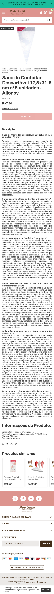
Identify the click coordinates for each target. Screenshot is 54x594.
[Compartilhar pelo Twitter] (11, 444)
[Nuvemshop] (16, 583)
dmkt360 (42, 582)
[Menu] (4, 12)
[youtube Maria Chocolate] (31, 498)
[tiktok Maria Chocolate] (39, 498)
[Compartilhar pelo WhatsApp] (3, 444)
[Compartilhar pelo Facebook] (7, 444)
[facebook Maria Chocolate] (23, 498)
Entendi (45, 589)
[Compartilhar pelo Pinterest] (16, 444)
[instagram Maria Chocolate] (15, 498)
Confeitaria (13, 69)
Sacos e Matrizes (40, 69)
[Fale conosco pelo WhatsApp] (45, 12)
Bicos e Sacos (25, 69)
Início (4, 69)
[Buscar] (48, 20)
